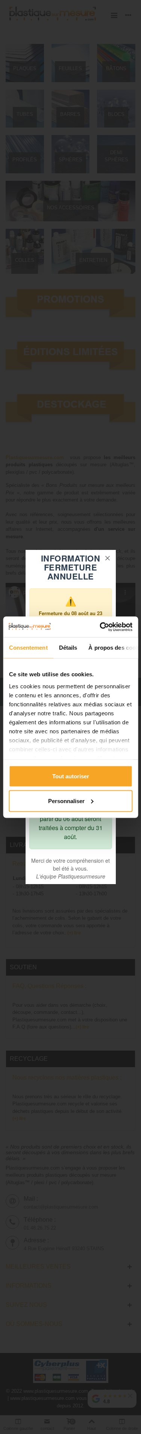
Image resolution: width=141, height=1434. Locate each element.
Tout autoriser (70, 776)
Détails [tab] (68, 647)
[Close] (107, 558)
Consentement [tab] (28, 647)
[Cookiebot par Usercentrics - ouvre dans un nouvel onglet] (100, 627)
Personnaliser (66, 800)
